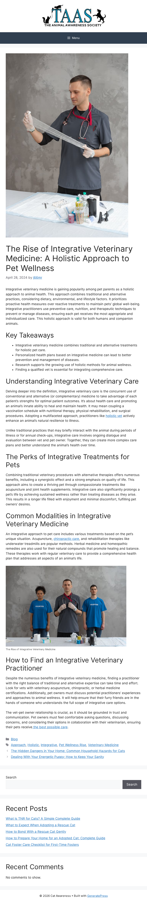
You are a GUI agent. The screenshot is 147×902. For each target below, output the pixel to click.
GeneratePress (97, 896)
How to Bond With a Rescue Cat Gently (36, 832)
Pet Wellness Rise (72, 745)
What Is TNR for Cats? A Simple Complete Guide (43, 818)
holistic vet (114, 416)
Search (11, 777)
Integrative (49, 745)
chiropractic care (66, 539)
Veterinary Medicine (103, 745)
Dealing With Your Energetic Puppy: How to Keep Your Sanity (57, 757)
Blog (14, 739)
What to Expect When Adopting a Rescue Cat (40, 825)
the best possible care (50, 727)
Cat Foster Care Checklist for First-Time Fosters (42, 845)
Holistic (33, 745)
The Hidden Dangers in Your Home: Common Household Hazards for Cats (68, 751)
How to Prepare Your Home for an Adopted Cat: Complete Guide (55, 838)
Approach (18, 745)
